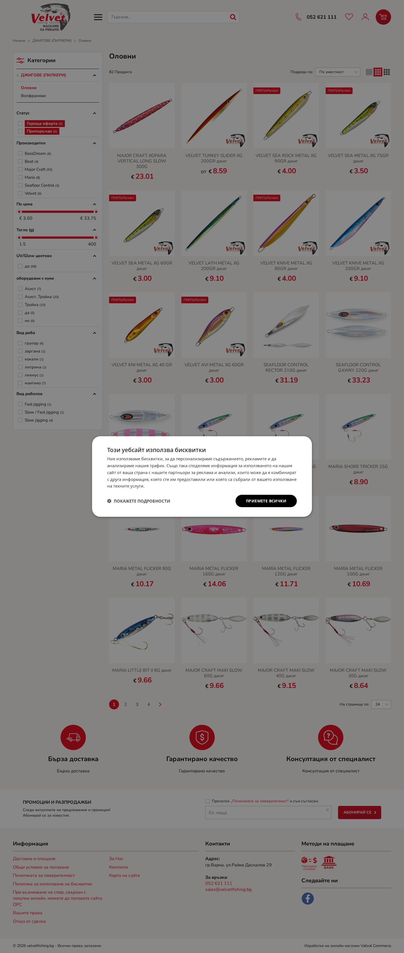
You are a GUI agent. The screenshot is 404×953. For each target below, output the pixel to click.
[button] (138, 501)
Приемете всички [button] (266, 500)
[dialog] (202, 476)
